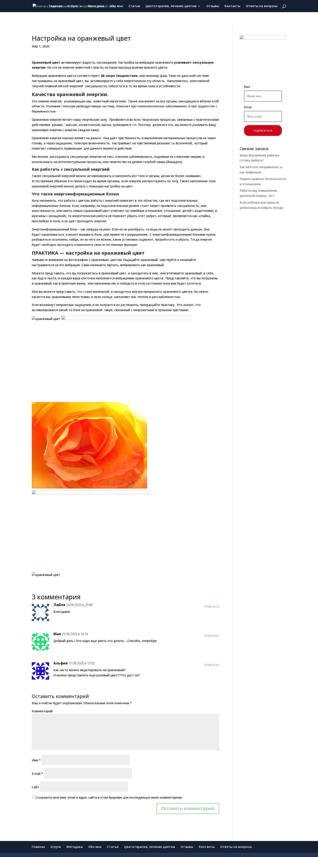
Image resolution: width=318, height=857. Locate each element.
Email (248, 107)
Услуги (72, 6)
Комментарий (42, 711)
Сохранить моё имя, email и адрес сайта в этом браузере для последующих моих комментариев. (109, 797)
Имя (36, 760)
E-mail (37, 774)
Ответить (211, 606)
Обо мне (116, 6)
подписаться (263, 130)
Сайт (35, 787)
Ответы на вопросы (262, 6)
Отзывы (212, 6)
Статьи (134, 6)
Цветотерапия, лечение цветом (171, 6)
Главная (55, 6)
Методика (96, 6)
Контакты (232, 6)
